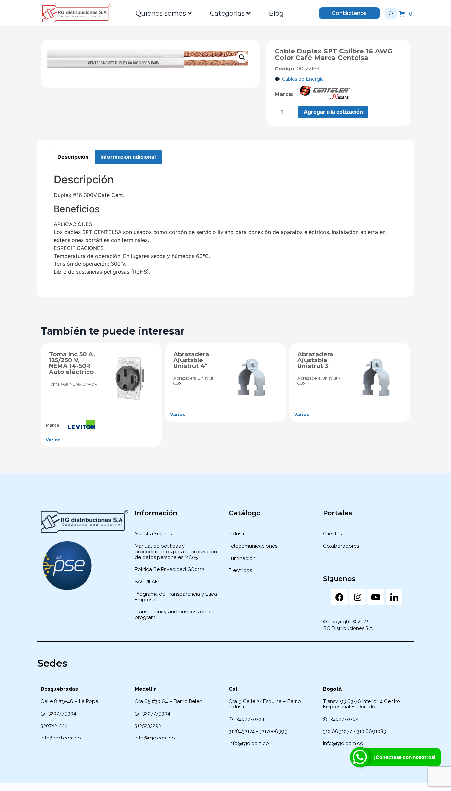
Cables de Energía (303, 79)
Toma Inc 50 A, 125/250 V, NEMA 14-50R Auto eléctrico (72, 363)
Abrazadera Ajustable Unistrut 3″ (315, 360)
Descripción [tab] (72, 157)
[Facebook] (339, 597)
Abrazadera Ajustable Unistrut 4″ (191, 360)
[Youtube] (375, 597)
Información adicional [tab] (128, 157)
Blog (276, 13)
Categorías (227, 13)
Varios (53, 439)
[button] (242, 57)
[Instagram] (357, 597)
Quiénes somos (161, 13)
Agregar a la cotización (333, 111)
